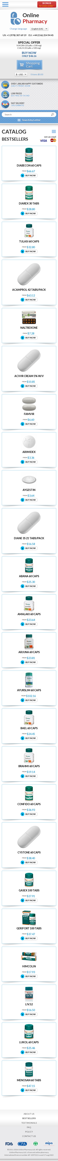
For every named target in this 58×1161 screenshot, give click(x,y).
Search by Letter (31, 119)
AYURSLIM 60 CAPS (29, 690)
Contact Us (29, 1136)
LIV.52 (29, 1004)
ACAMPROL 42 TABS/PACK (29, 289)
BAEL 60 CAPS (29, 728)
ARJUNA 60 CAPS (29, 652)
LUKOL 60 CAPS (29, 1042)
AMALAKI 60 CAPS (29, 614)
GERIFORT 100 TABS (29, 928)
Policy (29, 1131)
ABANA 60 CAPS (29, 576)
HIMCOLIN (29, 966)
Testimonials (29, 1123)
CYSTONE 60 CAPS (29, 852)
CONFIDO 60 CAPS (29, 804)
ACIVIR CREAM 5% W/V (29, 376)
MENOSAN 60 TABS (29, 1080)
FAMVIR (29, 414)
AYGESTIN (29, 489)
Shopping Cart (33, 64)
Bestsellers (29, 1118)
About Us (29, 1114)
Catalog (14, 131)
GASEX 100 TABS (29, 890)
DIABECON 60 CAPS (29, 165)
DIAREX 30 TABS (29, 203)
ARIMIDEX (29, 452)
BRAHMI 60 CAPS (29, 766)
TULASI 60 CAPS (29, 241)
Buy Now (30, 175)
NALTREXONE (29, 327)
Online (35, 18)
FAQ (29, 1127)
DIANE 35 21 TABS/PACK (29, 538)
